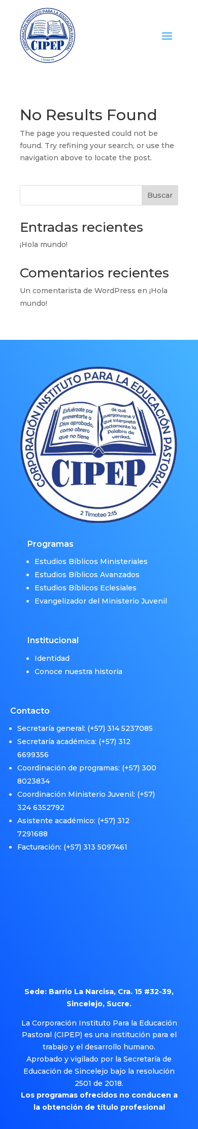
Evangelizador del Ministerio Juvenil (101, 601)
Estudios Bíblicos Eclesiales (86, 587)
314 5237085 (130, 728)
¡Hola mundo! (44, 244)
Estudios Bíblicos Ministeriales (91, 561)
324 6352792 (40, 807)
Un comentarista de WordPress (78, 290)
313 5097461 (105, 847)
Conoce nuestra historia (78, 671)
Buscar (160, 195)
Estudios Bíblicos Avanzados (87, 574)
